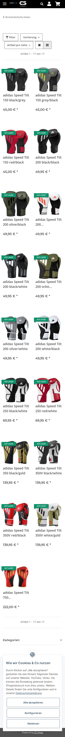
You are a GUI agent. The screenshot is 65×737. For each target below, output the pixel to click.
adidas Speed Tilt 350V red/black (16, 532)
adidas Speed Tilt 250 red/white (48, 408)
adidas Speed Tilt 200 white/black (48, 346)
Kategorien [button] (11, 640)
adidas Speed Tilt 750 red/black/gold (16, 595)
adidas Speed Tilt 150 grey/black (48, 97)
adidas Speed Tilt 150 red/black (16, 159)
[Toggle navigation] (4, 2)
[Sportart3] (18, 4)
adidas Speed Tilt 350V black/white (48, 470)
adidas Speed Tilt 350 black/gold (16, 470)
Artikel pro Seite (17, 45)
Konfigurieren (33, 713)
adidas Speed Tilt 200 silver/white (16, 346)
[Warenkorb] (57, 4)
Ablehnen (33, 723)
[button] (42, 4)
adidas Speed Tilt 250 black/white (16, 408)
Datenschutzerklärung (29, 693)
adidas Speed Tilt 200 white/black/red (48, 222)
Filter (11, 37)
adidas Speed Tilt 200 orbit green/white (48, 284)
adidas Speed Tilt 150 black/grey (16, 97)
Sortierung (29, 37)
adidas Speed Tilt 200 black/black (48, 159)
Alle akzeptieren (33, 702)
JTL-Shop (38, 732)
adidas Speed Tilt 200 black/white (16, 284)
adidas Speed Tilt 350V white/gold (48, 532)
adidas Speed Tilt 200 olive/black (16, 222)
